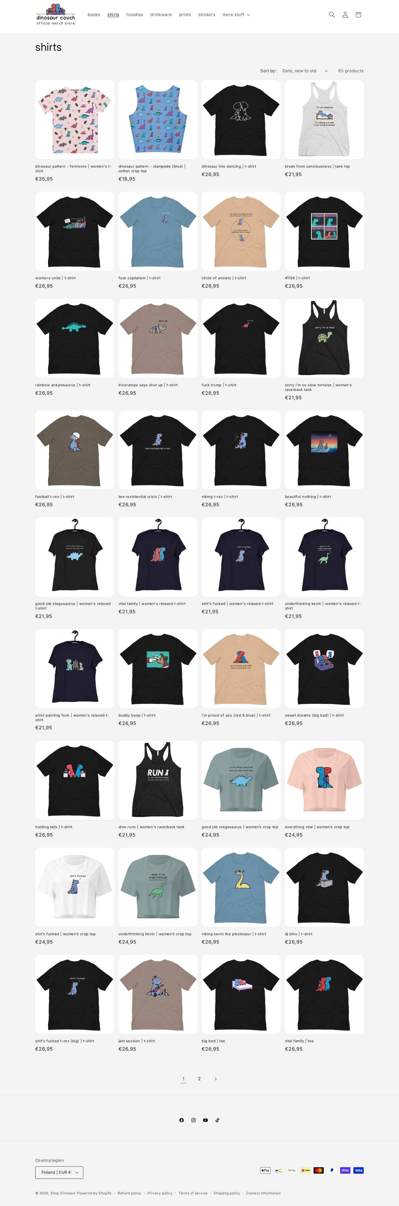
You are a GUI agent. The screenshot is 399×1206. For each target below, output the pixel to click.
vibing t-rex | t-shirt (220, 496)
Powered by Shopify (94, 1193)
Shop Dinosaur (63, 1193)
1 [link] (183, 1079)
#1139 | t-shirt (297, 278)
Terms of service (193, 1193)
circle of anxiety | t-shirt (224, 278)
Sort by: (268, 70)
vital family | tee (299, 1041)
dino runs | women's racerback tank (152, 827)
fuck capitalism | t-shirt (140, 278)
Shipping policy (227, 1193)
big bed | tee (213, 1041)
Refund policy (129, 1193)
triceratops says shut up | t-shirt (148, 385)
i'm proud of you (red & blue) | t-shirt (236, 715)
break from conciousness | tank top (317, 166)
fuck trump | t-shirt (219, 385)
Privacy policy (160, 1193)
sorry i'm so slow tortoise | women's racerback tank (318, 387)
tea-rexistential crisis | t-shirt (145, 496)
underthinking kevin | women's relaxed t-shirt (323, 605)
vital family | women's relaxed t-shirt (152, 603)
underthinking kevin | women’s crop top (155, 934)
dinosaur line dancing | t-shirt (229, 166)
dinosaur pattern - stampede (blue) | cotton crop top (152, 168)
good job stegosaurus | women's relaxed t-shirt (73, 605)
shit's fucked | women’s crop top (65, 934)
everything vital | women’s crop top (317, 827)
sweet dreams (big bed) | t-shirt (314, 715)
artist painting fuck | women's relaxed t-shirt (72, 717)
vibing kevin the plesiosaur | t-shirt (234, 934)
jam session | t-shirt (137, 1041)
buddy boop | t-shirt (137, 715)
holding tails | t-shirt (53, 827)
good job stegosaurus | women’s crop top (240, 827)
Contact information (263, 1193)
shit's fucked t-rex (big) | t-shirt (64, 1041)
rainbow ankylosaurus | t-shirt (62, 385)
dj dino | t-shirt (298, 934)
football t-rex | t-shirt (54, 496)
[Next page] (215, 1078)
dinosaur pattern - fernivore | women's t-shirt (73, 168)
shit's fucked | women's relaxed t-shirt (237, 603)
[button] (235, 14)
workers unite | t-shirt (55, 278)
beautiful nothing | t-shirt (308, 496)
